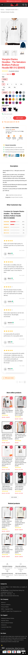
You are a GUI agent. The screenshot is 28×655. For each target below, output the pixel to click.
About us (3, 602)
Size (3, 81)
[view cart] (26, 5)
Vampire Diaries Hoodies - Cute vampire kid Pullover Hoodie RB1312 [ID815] (20, 523)
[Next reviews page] (24, 382)
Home (2, 9)
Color (3, 89)
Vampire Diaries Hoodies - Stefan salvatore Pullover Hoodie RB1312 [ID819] (19, 549)
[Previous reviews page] (17, 382)
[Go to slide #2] (14, 53)
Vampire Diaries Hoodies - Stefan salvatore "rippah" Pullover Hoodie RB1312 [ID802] (19, 412)
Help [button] (25, 653)
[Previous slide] (3, 31)
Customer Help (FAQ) (6, 627)
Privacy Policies (5, 606)
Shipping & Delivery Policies (7, 618)
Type (3, 76)
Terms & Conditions (5, 604)
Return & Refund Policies (7, 622)
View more (14, 497)
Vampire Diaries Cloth (12, 9)
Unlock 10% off (3, 648)
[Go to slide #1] (6, 53)
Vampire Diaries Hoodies (7, 12)
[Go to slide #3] (22, 53)
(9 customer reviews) (14, 71)
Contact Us (3, 625)
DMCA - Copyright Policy (7, 609)
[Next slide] (25, 31)
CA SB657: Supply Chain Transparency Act (11, 611)
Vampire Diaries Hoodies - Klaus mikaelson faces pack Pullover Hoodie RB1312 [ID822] (7, 549)
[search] (23, 5)
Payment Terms (5, 620)
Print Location (5, 105)
